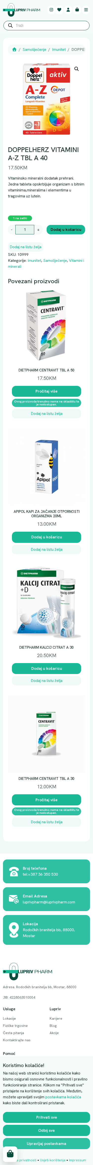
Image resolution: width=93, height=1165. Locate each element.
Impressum (77, 1160)
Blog (53, 1025)
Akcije (54, 1033)
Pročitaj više (46, 391)
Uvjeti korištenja (52, 1160)
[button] (76, 68)
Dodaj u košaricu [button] (46, 537)
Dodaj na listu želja (25, 246)
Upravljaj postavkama (46, 1143)
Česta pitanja (13, 1033)
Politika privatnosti (21, 1160)
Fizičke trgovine (15, 1025)
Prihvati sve (46, 1117)
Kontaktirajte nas (17, 1040)
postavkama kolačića (63, 1097)
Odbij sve (46, 1130)
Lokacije (9, 1018)
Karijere (56, 1018)
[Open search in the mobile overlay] (46, 27)
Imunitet (59, 49)
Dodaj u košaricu (66, 229)
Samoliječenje (34, 49)
